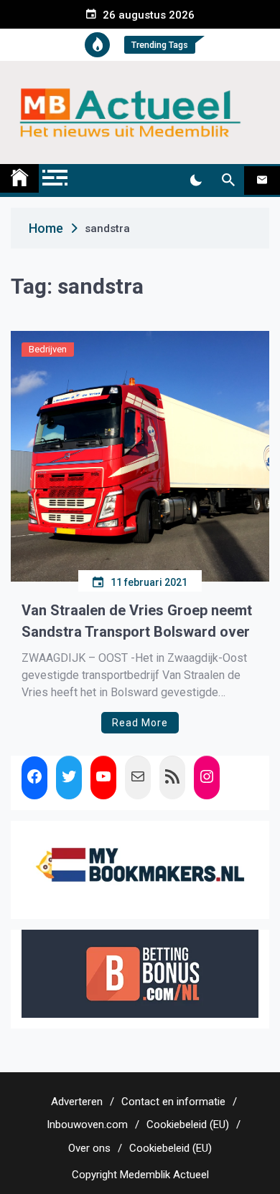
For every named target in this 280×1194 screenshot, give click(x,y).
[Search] (228, 180)
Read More (140, 722)
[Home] (19, 178)
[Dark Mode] (195, 180)
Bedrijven (48, 349)
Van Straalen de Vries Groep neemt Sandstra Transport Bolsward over (137, 621)
